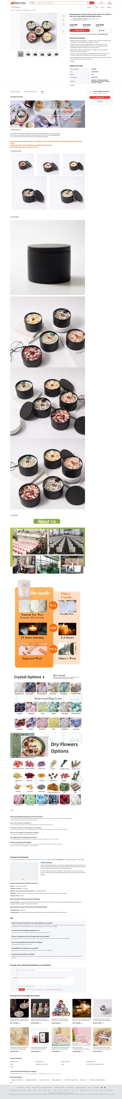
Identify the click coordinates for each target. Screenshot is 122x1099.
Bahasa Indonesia (108, 1090)
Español (44, 1090)
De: (17, 970)
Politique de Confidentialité (46, 1087)
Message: (16, 977)
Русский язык (66, 1090)
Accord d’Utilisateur (35, 1087)
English (19, 1090)
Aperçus (89, 1087)
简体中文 (24, 1090)
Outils (11, 1064)
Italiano (60, 1090)
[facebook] (101, 1087)
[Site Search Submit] (91, 2)
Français (39, 1090)
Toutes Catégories (16, 7)
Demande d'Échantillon (102, 34)
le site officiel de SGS (43, 859)
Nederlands (82, 1090)
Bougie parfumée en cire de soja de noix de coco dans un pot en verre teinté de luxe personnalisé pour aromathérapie (81, 1020)
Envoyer (22, 989)
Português (55, 1090)
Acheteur (89, 7)
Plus (11, 1082)
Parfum (11, 1066)
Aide (97, 7)
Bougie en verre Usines (44, 1080)
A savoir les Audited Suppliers (80, 1087)
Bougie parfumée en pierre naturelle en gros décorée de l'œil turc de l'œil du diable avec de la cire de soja (102, 1020)
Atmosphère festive (90, 1061)
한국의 (72, 1090)
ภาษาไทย (91, 1090)
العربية (76, 1090)
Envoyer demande (79, 30)
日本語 (34, 1090)
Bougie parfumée (39, 1061)
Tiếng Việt (101, 1090)
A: (17, 974)
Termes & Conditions (111, 1094)
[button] (87, 2)
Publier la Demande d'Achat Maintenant (53, 989)
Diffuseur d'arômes (14, 1061)
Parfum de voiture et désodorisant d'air (94, 1064)
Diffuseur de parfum (65, 1061)
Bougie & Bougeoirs (27, 10)
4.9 (95, 93)
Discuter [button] (102, 30)
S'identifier (109, 3)
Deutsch (49, 1090)
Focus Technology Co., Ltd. (60, 1092)
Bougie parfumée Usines (31, 1080)
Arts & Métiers (18, 10)
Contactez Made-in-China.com (59, 1087)
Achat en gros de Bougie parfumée (97, 1080)
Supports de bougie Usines (17, 1080)
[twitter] (104, 1087)
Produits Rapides (70, 1087)
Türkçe (96, 1090)
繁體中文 (30, 1090)
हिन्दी (87, 1090)
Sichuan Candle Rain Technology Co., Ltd (82, 18)
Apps (102, 7)
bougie (62, 1064)
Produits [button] (33, 3)
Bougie (34, 10)
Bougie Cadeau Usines (57, 1080)
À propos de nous (20, 1087)
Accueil (11, 10)
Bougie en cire (83, 1080)
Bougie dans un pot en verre (42, 1064)
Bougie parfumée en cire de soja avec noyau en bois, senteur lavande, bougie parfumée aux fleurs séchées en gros (60, 1020)
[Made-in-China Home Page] (18, 2)
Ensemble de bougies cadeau (71, 1080)
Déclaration (27, 1087)
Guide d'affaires (96, 1087)
